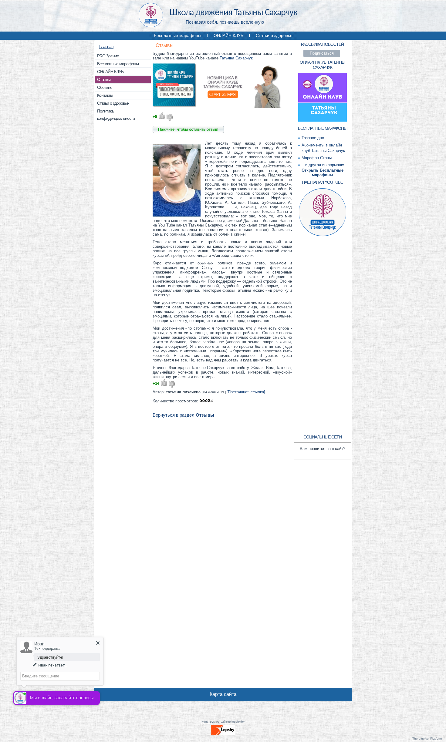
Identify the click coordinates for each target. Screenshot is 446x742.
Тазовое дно (313, 138)
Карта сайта (223, 694)
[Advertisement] (123, 218)
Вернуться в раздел (183, 415)
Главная (106, 46)
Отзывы (165, 45)
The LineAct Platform (427, 738)
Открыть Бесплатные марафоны (322, 172)
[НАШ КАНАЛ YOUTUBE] (322, 235)
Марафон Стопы (317, 158)
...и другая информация (323, 165)
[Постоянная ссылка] (246, 392)
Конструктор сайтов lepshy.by (223, 721)
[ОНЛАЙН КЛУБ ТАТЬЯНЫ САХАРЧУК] (322, 121)
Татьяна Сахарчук (236, 58)
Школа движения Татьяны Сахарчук (233, 13)
